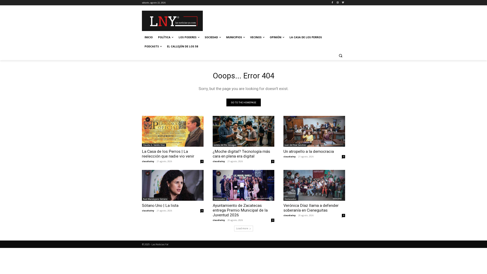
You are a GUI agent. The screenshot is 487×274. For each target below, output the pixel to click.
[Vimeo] (343, 3)
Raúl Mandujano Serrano (155, 199)
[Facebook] (332, 3)
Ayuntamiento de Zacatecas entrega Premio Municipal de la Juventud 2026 (240, 210)
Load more (242, 228)
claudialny (148, 161)
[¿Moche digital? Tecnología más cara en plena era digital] (243, 131)
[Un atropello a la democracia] (314, 131)
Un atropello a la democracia (308, 151)
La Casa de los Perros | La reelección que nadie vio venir (168, 154)
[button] (340, 55)
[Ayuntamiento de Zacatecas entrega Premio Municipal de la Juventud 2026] (243, 185)
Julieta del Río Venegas (225, 145)
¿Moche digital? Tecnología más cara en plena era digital (241, 154)
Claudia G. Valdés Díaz (154, 145)
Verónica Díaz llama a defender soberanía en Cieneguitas (311, 208)
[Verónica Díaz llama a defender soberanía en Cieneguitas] (314, 185)
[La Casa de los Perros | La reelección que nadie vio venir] (173, 131)
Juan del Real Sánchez (295, 145)
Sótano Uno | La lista (160, 205)
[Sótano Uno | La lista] (173, 185)
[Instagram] (337, 3)
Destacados (219, 199)
